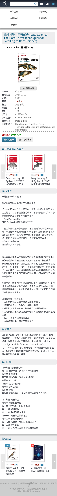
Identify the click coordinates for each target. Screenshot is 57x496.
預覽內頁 (30, 88)
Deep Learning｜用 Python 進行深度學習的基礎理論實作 (15, 181)
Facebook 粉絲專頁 (9, 483)
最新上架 (14, 11)
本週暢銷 (14, 18)
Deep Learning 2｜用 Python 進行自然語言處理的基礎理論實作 (40, 182)
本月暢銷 (43, 18)
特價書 (14, 25)
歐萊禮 (18, 91)
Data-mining (21, 120)
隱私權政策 (45, 483)
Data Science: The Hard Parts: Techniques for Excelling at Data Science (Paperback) (35, 126)
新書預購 (43, 11)
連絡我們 (34, 483)
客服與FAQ (24, 483)
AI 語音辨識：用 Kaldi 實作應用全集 (40, 469)
